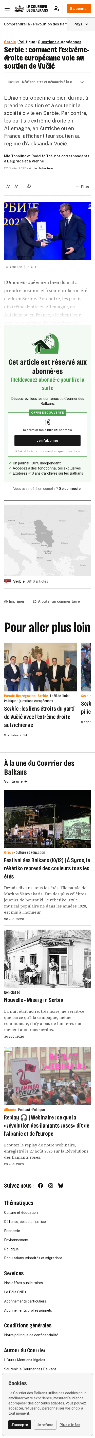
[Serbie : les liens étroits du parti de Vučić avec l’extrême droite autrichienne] (40, 667)
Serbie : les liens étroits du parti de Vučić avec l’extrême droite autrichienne (39, 717)
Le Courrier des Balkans (37, 8)
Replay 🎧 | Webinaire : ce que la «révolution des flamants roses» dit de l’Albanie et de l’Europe (46, 1125)
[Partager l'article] (28, 186)
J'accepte (19, 1425)
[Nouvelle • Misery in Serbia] (47, 959)
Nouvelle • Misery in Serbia (33, 1000)
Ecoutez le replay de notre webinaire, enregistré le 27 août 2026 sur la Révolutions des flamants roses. (46, 1151)
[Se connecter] (58, 9)
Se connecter (70, 489)
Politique (26, 42)
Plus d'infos (70, 1425)
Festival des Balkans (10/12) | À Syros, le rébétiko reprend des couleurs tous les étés (47, 868)
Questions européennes (59, 42)
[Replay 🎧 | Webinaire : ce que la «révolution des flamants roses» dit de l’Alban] (47, 1076)
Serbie (10, 42)
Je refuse (45, 1425)
